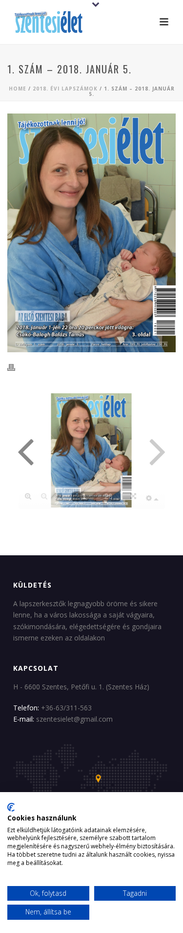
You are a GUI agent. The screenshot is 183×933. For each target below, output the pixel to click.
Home (17, 88)
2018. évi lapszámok (65, 88)
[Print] (16, 367)
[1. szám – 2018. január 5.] (91, 233)
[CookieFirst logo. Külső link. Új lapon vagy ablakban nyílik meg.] (11, 807)
